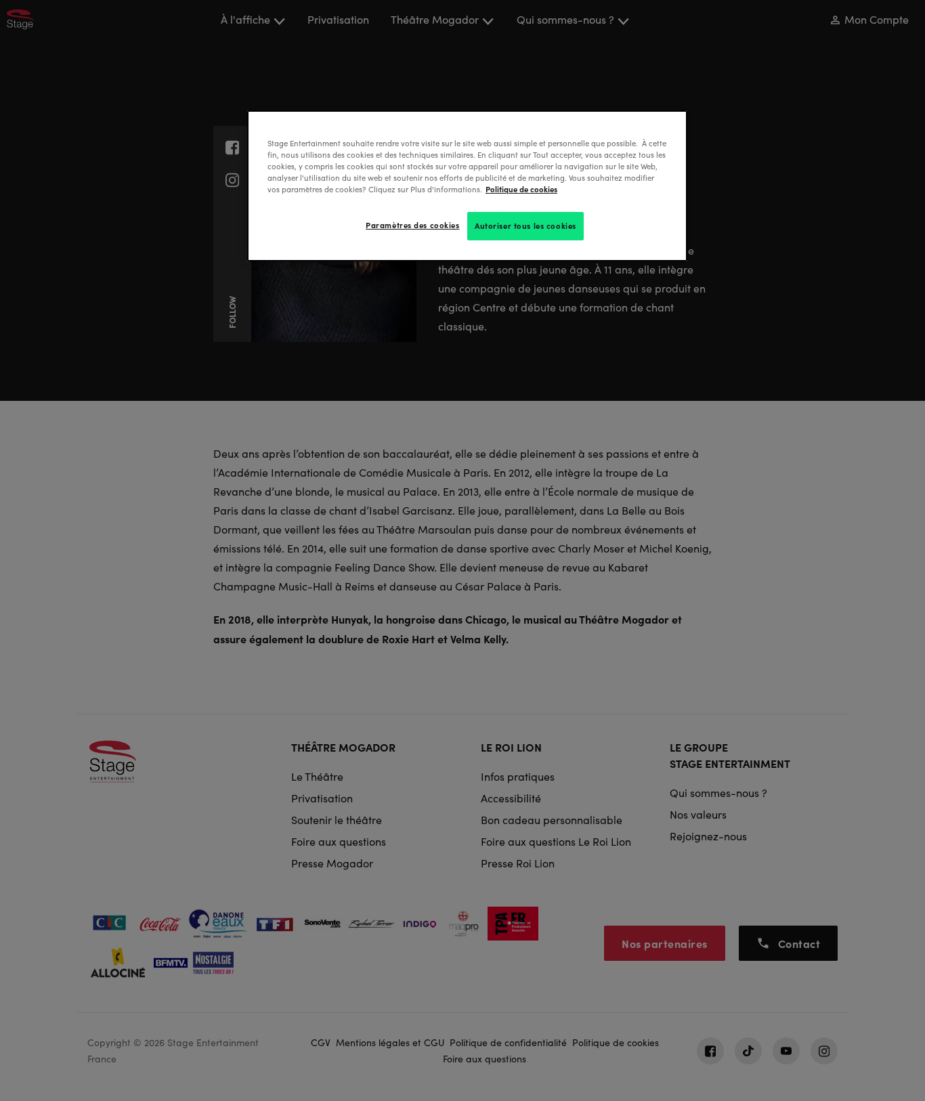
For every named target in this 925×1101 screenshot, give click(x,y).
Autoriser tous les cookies (525, 225)
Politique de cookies (521, 189)
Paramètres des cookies (413, 224)
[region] (467, 185)
